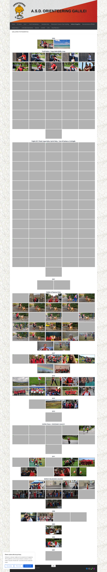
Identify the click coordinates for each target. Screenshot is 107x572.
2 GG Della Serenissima (27, 27)
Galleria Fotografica (75, 24)
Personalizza (9, 566)
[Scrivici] (89, 569)
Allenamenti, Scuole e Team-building (60, 24)
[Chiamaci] (92, 569)
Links (48, 27)
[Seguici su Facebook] (87, 569)
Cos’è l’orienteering (33, 24)
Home (13, 24)
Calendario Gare (45, 24)
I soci (25, 24)
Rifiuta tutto (18, 566)
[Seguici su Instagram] (94, 569)
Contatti (43, 27)
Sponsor (37, 27)
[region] (19, 560)
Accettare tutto (28, 566)
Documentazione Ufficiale (88, 24)
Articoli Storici (15, 27)
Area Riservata (55, 27)
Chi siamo (19, 24)
